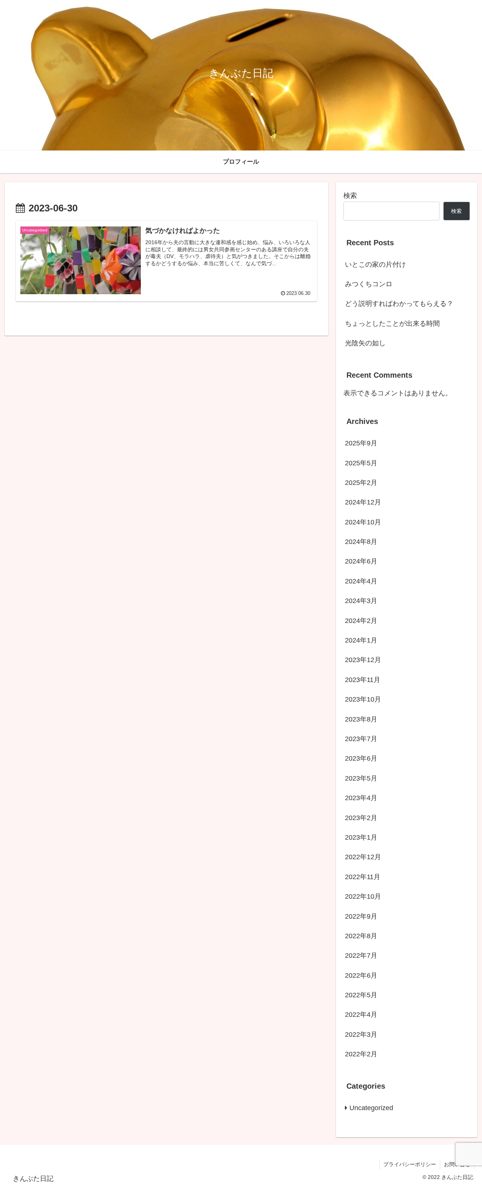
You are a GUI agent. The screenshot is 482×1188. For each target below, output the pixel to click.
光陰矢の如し (365, 343)
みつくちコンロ (368, 284)
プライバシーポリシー (409, 1164)
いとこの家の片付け (375, 264)
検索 (350, 195)
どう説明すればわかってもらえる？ (399, 303)
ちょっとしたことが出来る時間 (392, 323)
